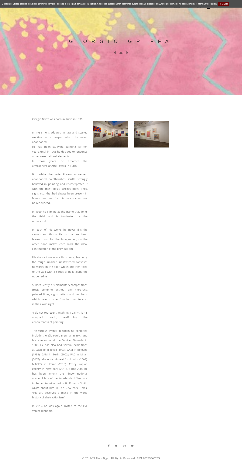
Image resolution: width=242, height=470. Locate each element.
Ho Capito (223, 4)
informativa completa (207, 4)
